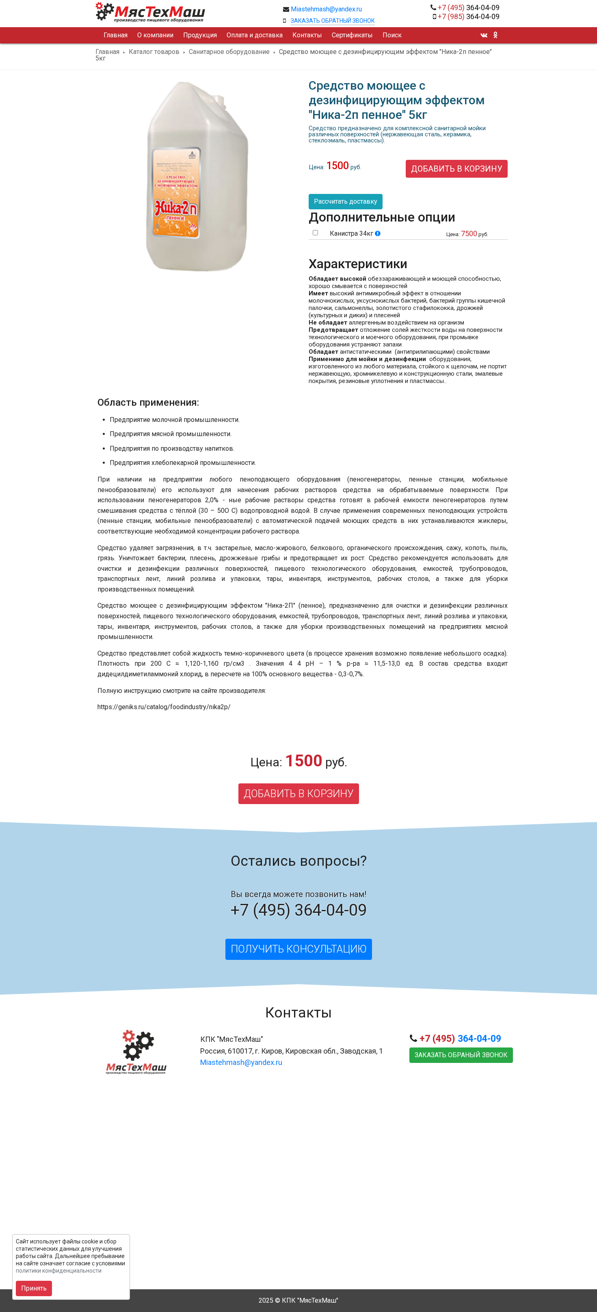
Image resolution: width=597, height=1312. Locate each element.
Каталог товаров (154, 52)
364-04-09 (469, 7)
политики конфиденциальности (59, 1270)
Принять (34, 1288)
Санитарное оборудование (229, 52)
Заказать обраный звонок (461, 1055)
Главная (107, 52)
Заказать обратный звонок (333, 20)
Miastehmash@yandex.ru (326, 9)
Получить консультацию (299, 949)
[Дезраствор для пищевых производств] (196, 275)
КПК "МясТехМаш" (310, 1300)
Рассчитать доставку (345, 201)
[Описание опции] (378, 233)
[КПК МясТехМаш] (183, 12)
